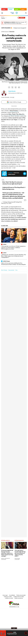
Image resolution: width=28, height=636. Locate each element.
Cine (16, 270)
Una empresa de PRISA (14, 603)
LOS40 (3, 9)
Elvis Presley (4, 270)
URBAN (22, 9)
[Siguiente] (26, 28)
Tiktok (8, 565)
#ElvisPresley (21, 196)
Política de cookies (8, 596)
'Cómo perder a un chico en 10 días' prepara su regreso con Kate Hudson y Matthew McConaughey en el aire (13, 247)
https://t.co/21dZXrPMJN (9, 194)
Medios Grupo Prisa (14, 607)
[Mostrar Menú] (2, 13)
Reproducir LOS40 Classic (24, 173)
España (3, 18)
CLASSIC (10, 9)
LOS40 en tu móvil (9, 598)
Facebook (9, 87)
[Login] (26, 13)
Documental (11, 270)
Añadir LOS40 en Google (15, 102)
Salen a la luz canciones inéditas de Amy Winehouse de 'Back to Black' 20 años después (13, 263)
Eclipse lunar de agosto (20, 28)
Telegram (19, 87)
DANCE (16, 9)
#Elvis (4, 198)
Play (26, 633)
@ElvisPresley (13, 196)
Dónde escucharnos (19, 598)
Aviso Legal (5, 595)
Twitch (20, 565)
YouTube (11, 565)
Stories (23, 565)
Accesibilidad (12, 595)
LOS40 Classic (4, 31)
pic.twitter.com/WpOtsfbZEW (14, 198)
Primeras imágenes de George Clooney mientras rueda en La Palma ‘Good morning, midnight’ (7, 553)
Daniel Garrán (12, 91)
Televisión (11, 31)
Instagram (5, 565)
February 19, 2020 (6, 203)
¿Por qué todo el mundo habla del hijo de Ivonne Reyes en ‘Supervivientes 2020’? (20, 553)
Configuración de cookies (19, 596)
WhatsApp (15, 87)
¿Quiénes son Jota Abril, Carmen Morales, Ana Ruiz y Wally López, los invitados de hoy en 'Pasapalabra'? (13, 256)
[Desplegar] (14, 628)
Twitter (12, 87)
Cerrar (25, 22)
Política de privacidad (20, 595)
